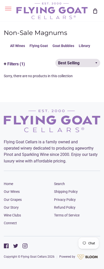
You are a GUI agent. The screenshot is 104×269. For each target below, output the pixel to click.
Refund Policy (64, 207)
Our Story (11, 207)
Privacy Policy (65, 200)
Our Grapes (13, 200)
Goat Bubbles (63, 46)
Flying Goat (39, 46)
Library (84, 46)
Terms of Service (67, 215)
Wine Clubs (12, 215)
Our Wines (12, 192)
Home (8, 184)
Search (59, 184)
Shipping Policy (66, 192)
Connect (10, 223)
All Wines (17, 46)
